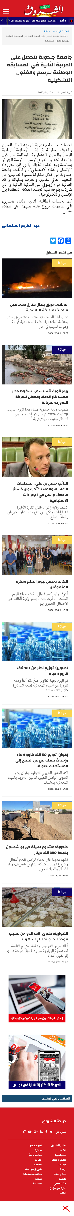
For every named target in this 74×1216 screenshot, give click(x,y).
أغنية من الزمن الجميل (58, 1190)
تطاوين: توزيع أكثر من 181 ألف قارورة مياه (42, 670)
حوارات (62, 1165)
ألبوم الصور (35, 1145)
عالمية (62, 1179)
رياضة (63, 1169)
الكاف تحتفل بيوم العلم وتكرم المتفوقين (42, 584)
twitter (51, 1132)
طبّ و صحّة (60, 1174)
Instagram (24, 1132)
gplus (35, 1132)
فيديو (38, 1179)
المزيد (6, 11)
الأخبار (63, 20)
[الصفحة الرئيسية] (43, 8)
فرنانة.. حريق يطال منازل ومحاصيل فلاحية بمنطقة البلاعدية (39, 307)
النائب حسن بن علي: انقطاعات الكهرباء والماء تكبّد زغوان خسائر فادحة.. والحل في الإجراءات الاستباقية (40, 492)
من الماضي (60, 1184)
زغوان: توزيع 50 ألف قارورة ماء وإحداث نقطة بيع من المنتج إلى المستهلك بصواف (41, 760)
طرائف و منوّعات (32, 1174)
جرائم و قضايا (58, 1160)
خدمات (38, 1165)
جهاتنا (47, 31)
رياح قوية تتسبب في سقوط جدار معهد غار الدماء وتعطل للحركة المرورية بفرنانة (40, 397)
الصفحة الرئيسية (61, 31)
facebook (46, 1132)
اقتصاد (62, 1150)
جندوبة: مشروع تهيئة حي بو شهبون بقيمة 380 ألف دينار (37, 849)
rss (41, 1132)
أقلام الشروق (58, 1145)
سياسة (37, 1184)
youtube (30, 1132)
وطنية (38, 1150)
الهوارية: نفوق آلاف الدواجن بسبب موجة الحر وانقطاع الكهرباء (38, 936)
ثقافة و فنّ (35, 1155)
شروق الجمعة (33, 1169)
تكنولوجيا (60, 1155)
